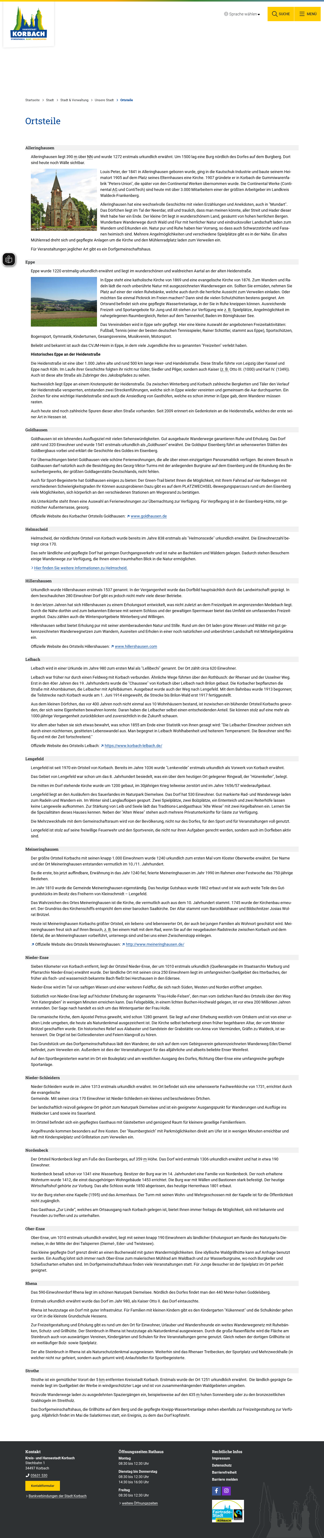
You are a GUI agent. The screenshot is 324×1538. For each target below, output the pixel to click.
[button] (64, 200)
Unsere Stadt (104, 100)
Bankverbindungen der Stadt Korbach (58, 1496)
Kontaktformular (42, 1486)
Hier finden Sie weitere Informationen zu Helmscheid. (81, 568)
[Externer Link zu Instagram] (226, 1491)
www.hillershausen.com (136, 646)
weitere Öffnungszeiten (140, 1503)
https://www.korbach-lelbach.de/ (133, 745)
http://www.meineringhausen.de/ (155, 944)
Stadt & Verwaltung (74, 100)
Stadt (50, 100)
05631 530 (36, 1475)
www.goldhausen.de (149, 516)
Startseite (32, 100)
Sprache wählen (243, 14)
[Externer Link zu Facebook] (216, 1491)
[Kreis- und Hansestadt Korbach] (68, 1467)
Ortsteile (126, 100)
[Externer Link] (33, 944)
